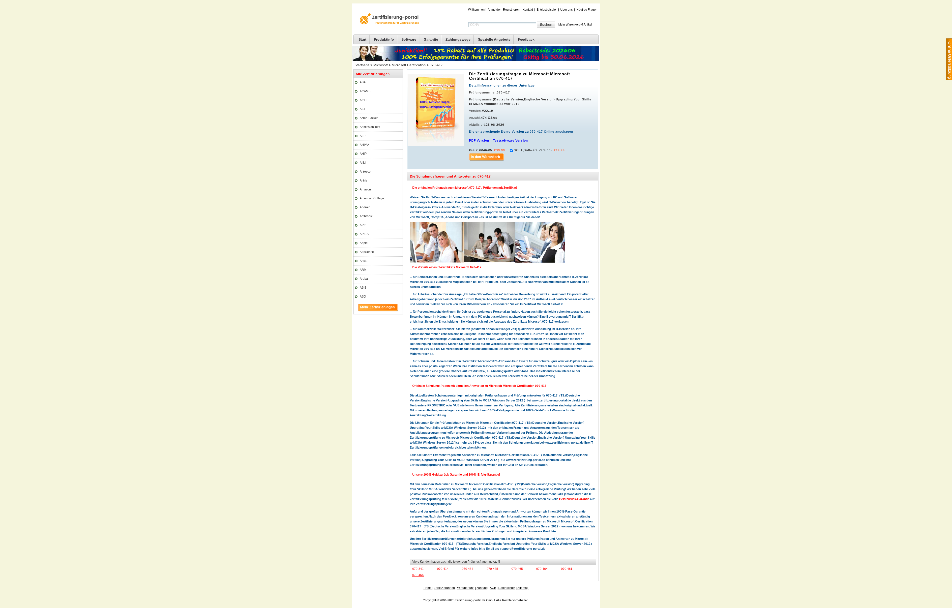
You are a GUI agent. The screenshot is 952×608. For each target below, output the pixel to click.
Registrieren (511, 9)
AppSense (367, 252)
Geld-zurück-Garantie (574, 499)
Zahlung (482, 588)
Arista (363, 261)
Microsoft (380, 65)
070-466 (418, 575)
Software (408, 39)
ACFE (364, 100)
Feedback (526, 39)
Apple (364, 243)
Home (427, 588)
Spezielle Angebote (494, 39)
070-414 (442, 569)
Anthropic (366, 216)
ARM (363, 270)
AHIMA (364, 145)
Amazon (365, 189)
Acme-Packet (369, 118)
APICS (364, 234)
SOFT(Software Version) (533, 150)
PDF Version (479, 140)
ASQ (363, 296)
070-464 (542, 569)
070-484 (467, 569)
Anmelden (495, 9)
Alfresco (365, 171)
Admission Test (370, 127)
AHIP (363, 153)
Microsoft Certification (409, 65)
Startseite (362, 65)
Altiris (363, 180)
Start (362, 39)
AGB (493, 588)
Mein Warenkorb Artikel (575, 24)
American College (372, 198)
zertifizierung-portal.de (388, 19)
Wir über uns (465, 588)
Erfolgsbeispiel (546, 9)
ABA (363, 82)
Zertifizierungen (444, 588)
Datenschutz (506, 588)
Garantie (431, 39)
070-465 (517, 569)
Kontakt (528, 9)
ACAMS (365, 91)
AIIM (363, 162)
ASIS (363, 287)
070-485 (492, 569)
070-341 (418, 569)
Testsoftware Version (510, 140)
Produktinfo (384, 39)
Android (365, 207)
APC (363, 225)
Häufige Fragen (586, 9)
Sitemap (523, 588)
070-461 (566, 569)
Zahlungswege (458, 39)
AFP (362, 136)
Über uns (566, 9)
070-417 (436, 65)
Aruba (364, 278)
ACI (362, 109)
